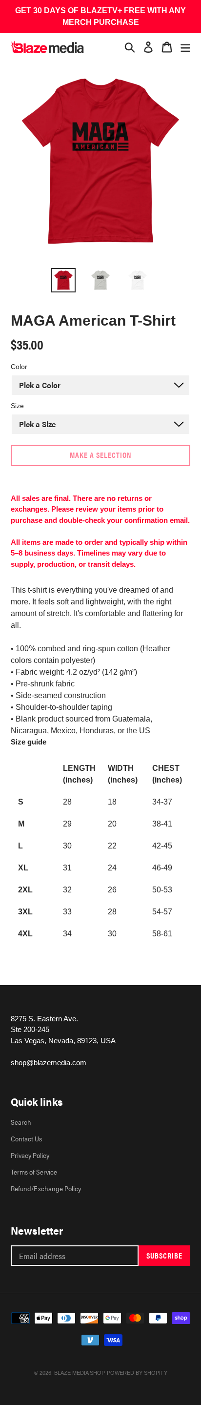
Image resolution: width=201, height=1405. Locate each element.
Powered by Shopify (137, 1373)
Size (17, 406)
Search (21, 1122)
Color (19, 367)
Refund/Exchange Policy (46, 1188)
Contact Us (26, 1138)
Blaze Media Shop (79, 1373)
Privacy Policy (30, 1155)
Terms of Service (34, 1172)
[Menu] (185, 47)
